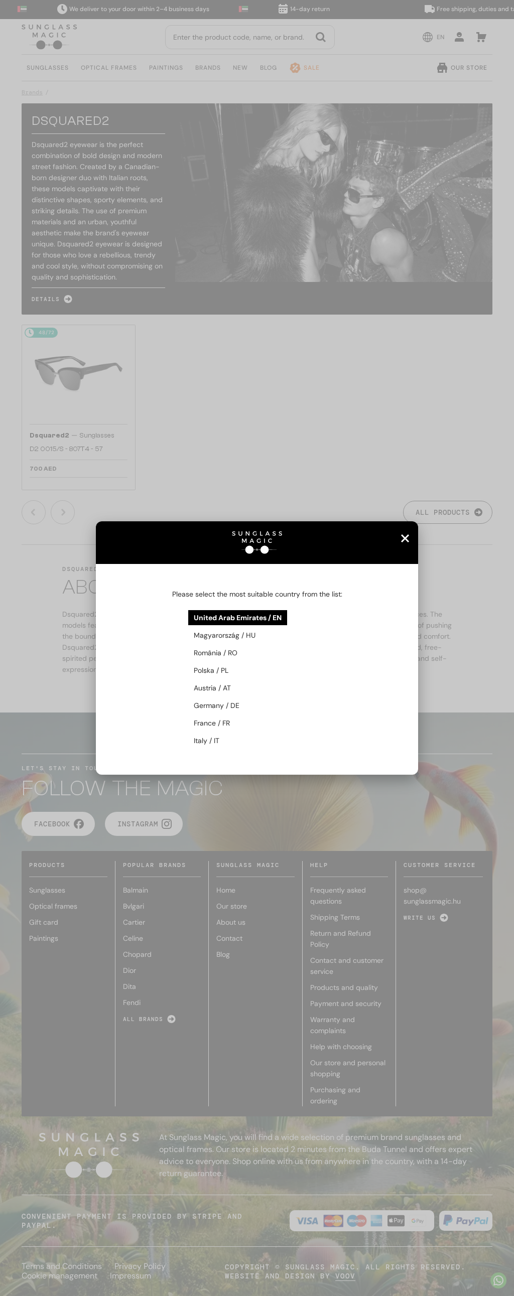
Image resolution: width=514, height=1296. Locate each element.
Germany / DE (216, 705)
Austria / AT (212, 687)
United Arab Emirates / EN (238, 617)
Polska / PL (211, 670)
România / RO (215, 652)
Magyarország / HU (224, 635)
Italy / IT (206, 740)
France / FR (212, 723)
